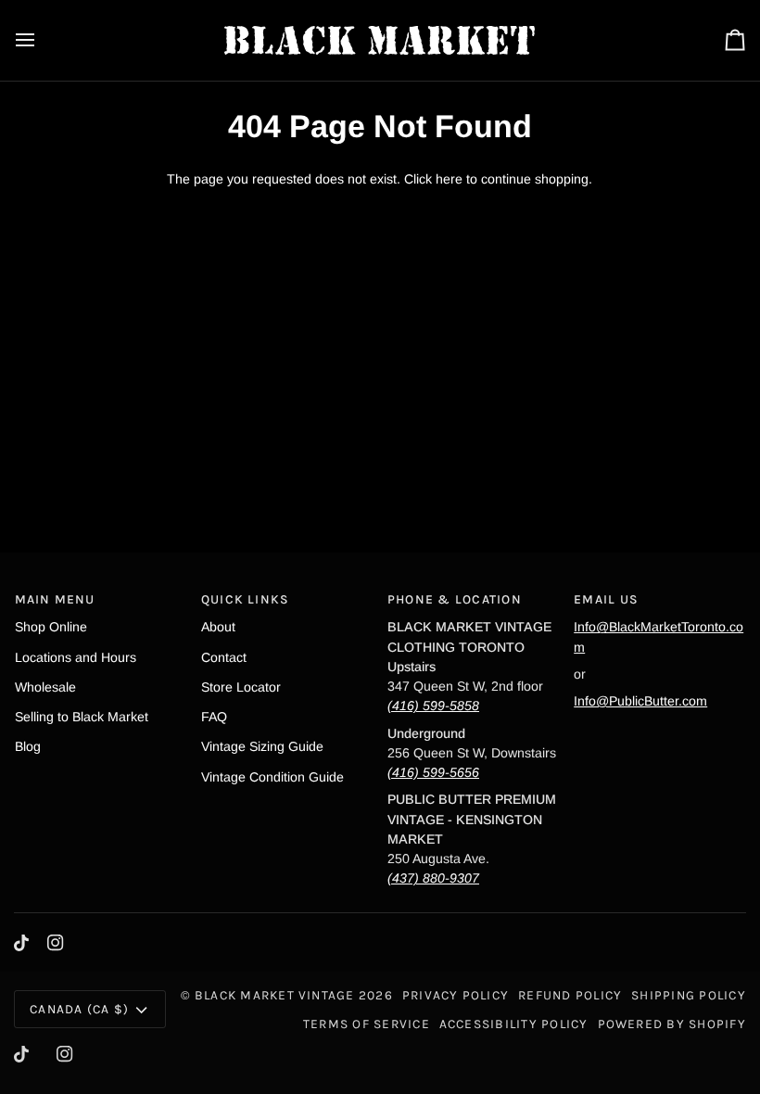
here (449, 179)
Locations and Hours (75, 657)
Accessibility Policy (514, 1023)
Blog (28, 746)
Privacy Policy (455, 994)
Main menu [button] (55, 599)
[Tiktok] (21, 943)
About (218, 626)
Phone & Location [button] (454, 599)
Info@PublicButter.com (640, 700)
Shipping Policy (688, 994)
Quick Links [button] (245, 599)
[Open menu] (42, 40)
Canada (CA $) (79, 1008)
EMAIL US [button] (606, 599)
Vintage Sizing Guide (262, 746)
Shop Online (51, 626)
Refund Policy (570, 994)
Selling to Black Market (81, 716)
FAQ (214, 716)
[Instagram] (55, 943)
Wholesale (45, 687)
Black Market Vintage (275, 994)
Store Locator (241, 687)
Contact (224, 657)
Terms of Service (366, 1023)
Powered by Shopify (672, 1023)
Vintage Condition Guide (272, 777)
